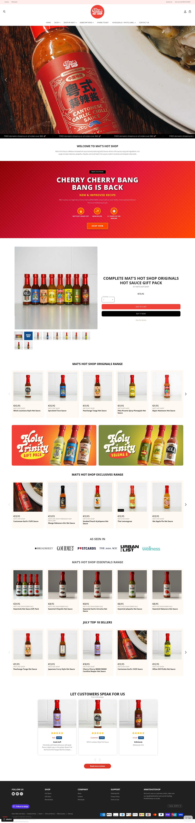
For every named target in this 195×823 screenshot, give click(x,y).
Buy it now (141, 314)
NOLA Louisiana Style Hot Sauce (26, 410)
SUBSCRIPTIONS (86, 23)
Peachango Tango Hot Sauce (95, 410)
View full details (141, 320)
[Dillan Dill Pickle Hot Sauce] (167, 644)
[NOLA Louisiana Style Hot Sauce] (28, 386)
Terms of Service (50, 814)
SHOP (56, 23)
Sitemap (70, 814)
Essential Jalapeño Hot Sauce (130, 609)
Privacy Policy (115, 797)
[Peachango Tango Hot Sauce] (97, 386)
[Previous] (6, 80)
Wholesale (14, 2)
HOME (48, 23)
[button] (45, 802)
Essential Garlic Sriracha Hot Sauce (95, 610)
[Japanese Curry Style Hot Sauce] (62, 644)
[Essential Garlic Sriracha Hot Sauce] (97, 584)
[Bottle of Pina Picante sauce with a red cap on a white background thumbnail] (66, 335)
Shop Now (33, 86)
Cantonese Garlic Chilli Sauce (25, 521)
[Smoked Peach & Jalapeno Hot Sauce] (97, 497)
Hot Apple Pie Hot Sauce (162, 521)
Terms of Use (115, 800)
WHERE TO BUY (103, 23)
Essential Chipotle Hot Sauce (60, 609)
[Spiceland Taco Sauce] (62, 386)
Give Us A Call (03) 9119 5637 (182, 2)
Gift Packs (48, 797)
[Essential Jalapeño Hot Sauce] (132, 584)
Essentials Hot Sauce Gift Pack (26, 609)
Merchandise (49, 800)
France (174, 806)
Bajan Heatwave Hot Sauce (163, 410)
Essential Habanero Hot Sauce (165, 609)
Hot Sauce (48, 793)
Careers (7, 2)
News (79, 793)
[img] (57, 733)
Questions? (169, 2)
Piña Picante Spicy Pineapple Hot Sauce (132, 411)
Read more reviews (97, 766)
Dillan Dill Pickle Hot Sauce (163, 669)
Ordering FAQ (115, 793)
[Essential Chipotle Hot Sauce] (62, 584)
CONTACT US (144, 23)
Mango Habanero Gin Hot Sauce (61, 523)
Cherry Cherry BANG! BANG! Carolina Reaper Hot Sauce (95, 670)
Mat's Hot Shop (142, 287)
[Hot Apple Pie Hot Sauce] (167, 497)
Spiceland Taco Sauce (57, 410)
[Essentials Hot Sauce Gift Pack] (28, 584)
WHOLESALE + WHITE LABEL (123, 23)
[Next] (189, 80)
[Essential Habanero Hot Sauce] (167, 584)
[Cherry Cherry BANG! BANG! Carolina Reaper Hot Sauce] (97, 644)
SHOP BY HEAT (69, 23)
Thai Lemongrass (125, 521)
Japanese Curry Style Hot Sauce (61, 669)
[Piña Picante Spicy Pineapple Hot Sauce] (132, 386)
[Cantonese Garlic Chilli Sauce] (28, 497)
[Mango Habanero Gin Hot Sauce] (62, 497)
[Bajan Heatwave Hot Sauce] (167, 386)
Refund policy (61, 814)
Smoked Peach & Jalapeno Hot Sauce (95, 522)
